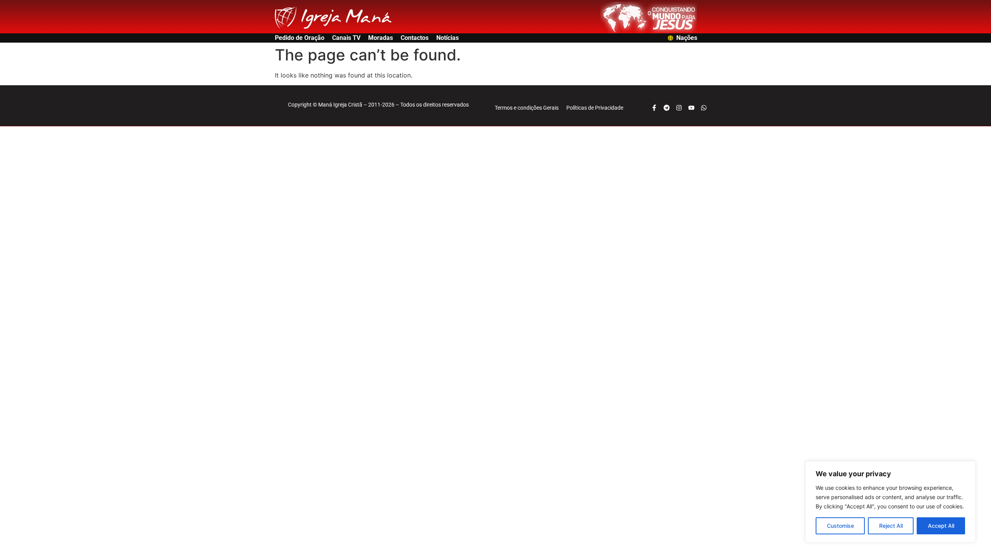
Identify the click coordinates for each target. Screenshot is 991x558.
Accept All (941, 525)
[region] (890, 501)
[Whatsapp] (704, 108)
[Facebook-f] (654, 108)
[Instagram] (679, 108)
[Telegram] (666, 108)
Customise (840, 525)
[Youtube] (691, 108)
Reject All (891, 525)
